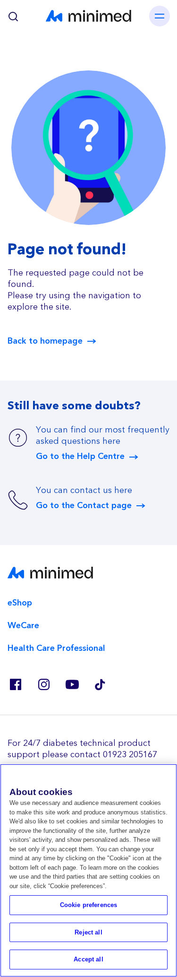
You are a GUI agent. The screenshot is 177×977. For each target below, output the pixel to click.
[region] (88, 870)
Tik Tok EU (100, 684)
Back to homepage (45, 341)
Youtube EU (71, 684)
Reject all (88, 932)
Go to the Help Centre (80, 456)
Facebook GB (15, 684)
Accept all (88, 959)
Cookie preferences (88, 904)
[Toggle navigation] (159, 16)
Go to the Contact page (84, 505)
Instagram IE (43, 684)
